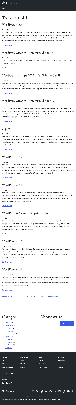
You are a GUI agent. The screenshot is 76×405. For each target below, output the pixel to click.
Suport (41, 361)
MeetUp (10, 331)
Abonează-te (67, 324)
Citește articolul (7, 45)
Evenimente (9, 325)
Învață (41, 357)
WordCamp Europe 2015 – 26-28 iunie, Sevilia (31, 75)
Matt (4, 376)
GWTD (9, 328)
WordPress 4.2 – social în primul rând (26, 213)
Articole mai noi (7, 297)
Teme (22, 361)
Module (22, 364)
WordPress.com (8, 373)
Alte (8, 339)
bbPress (5, 380)
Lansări (7, 337)
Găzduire (5, 364)
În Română (10, 391)
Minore (9, 345)
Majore (9, 342)
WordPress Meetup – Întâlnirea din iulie (27, 53)
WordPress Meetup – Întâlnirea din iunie (28, 101)
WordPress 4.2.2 (12, 157)
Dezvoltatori (43, 364)
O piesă (6, 129)
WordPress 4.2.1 (12, 185)
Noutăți (4, 8)
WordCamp (11, 334)
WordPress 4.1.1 (12, 269)
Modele (23, 367)
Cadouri (61, 367)
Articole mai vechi (53, 297)
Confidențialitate (7, 367)
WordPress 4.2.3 (12, 24)
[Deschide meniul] (73, 3)
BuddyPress (7, 383)
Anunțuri (7, 323)
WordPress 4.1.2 (12, 241)
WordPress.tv (44, 367)
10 (42, 297)
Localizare (8, 348)
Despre (4, 357)
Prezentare (24, 357)
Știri (3, 361)
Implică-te (60, 357)
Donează (61, 364)
